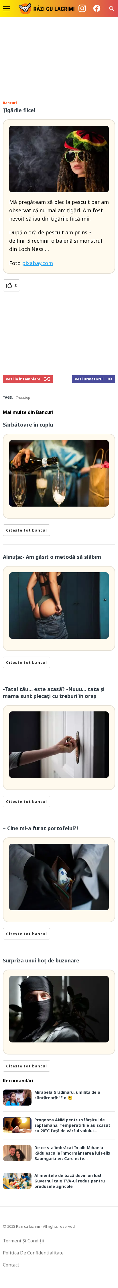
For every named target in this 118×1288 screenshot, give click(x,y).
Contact (11, 1265)
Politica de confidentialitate (33, 1253)
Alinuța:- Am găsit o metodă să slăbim (52, 556)
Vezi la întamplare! (24, 379)
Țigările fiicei (19, 110)
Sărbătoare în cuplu (28, 424)
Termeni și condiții (23, 1241)
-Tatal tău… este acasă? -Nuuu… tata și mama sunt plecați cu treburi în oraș (54, 692)
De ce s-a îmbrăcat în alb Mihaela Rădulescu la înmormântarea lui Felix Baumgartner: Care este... (72, 1153)
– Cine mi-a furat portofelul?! (40, 828)
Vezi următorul (89, 379)
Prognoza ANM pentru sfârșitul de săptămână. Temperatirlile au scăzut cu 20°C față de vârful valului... (72, 1125)
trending (23, 397)
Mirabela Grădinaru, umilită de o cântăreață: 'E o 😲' (67, 1094)
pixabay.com (37, 263)
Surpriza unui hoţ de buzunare (41, 960)
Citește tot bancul (26, 530)
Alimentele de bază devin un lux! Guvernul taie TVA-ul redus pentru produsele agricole (69, 1181)
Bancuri (10, 102)
